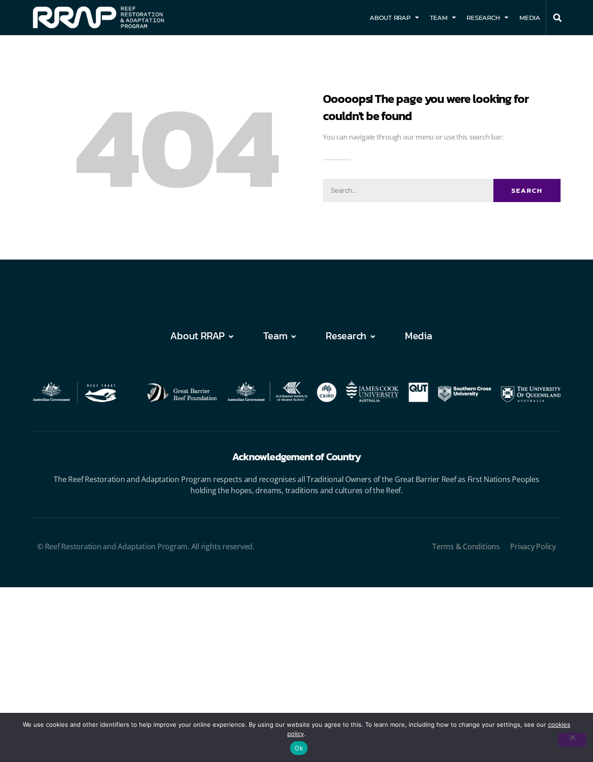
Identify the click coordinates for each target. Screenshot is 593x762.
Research (483, 17)
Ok (299, 748)
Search (527, 190)
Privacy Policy (533, 546)
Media (529, 17)
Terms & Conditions (466, 546)
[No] (572, 740)
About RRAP (390, 17)
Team (439, 17)
